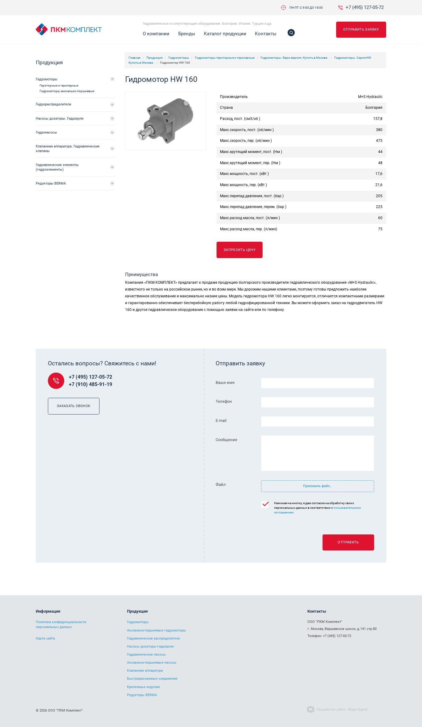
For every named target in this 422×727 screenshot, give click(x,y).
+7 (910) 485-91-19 (90, 384)
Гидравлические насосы (146, 655)
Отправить (348, 542)
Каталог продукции (225, 33)
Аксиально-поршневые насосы (151, 663)
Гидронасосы (46, 132)
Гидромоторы (178, 57)
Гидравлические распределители (153, 638)
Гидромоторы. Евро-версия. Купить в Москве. (294, 57)
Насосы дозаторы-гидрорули (150, 646)
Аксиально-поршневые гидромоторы (156, 630)
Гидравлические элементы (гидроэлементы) (57, 167)
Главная (134, 57)
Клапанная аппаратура (145, 671)
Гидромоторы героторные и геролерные (225, 57)
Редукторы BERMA (51, 183)
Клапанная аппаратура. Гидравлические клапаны (67, 148)
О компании (156, 33)
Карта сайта (45, 638)
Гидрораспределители (53, 104)
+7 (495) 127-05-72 (365, 7)
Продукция (154, 57)
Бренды (186, 33)
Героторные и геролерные (59, 85)
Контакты (265, 33)
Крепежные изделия (143, 687)
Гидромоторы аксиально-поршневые (67, 91)
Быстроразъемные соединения (152, 679)
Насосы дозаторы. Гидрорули (59, 118)
